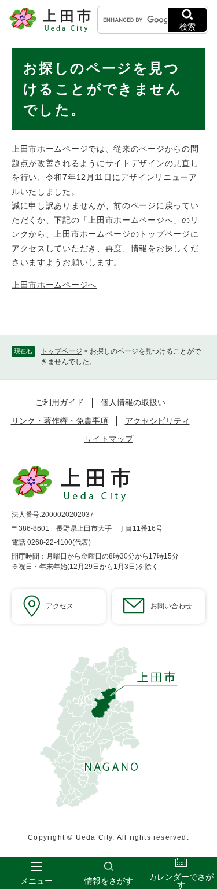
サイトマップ (108, 438)
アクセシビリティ (157, 420)
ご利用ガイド (59, 402)
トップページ (61, 351)
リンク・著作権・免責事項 (59, 420)
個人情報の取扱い (133, 402)
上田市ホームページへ (54, 284)
